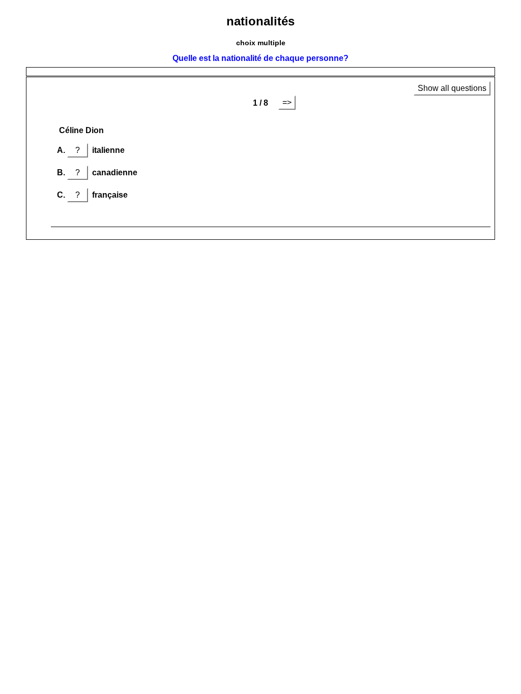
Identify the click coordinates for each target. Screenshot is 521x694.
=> (287, 102)
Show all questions (452, 88)
